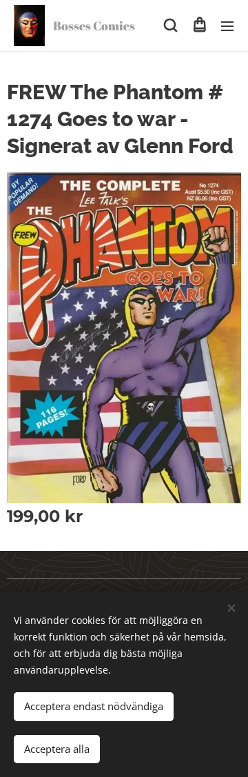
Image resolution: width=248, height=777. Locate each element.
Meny (227, 25)
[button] (170, 25)
